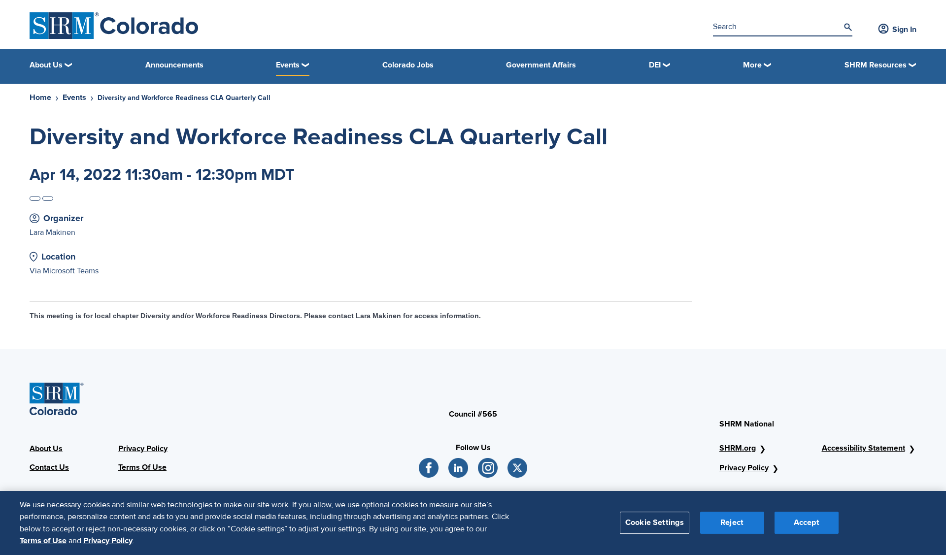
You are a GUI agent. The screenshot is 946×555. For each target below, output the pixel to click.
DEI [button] (655, 65)
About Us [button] (46, 65)
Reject (731, 522)
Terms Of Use (142, 467)
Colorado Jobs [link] (408, 65)
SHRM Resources (876, 65)
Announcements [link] (174, 65)
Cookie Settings (654, 522)
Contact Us (49, 467)
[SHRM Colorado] (114, 25)
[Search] (848, 27)
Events (74, 97)
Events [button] (288, 65)
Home (40, 97)
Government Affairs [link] (541, 65)
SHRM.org (737, 448)
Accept (806, 522)
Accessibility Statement (863, 448)
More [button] (752, 65)
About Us (46, 449)
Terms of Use (43, 541)
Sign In (904, 29)
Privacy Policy (143, 449)
